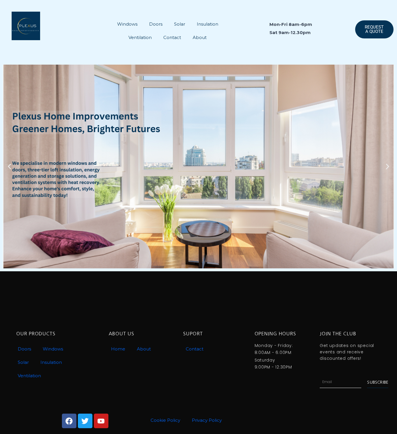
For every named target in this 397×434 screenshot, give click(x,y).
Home (118, 349)
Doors (155, 24)
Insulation (207, 24)
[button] (9, 166)
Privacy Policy (207, 420)
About (200, 37)
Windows (127, 24)
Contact (172, 37)
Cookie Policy (165, 420)
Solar (179, 24)
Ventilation (140, 37)
